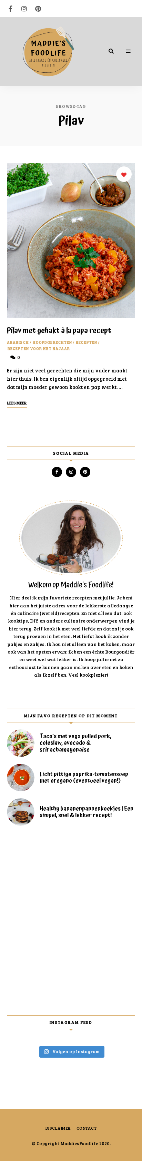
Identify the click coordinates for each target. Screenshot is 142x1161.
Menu (128, 51)
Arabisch (18, 342)
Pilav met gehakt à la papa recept (59, 331)
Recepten (86, 342)
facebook (10, 8)
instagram (24, 8)
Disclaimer (58, 1128)
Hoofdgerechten (52, 342)
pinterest (38, 8)
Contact (87, 1128)
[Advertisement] (71, 920)
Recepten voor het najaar (39, 348)
